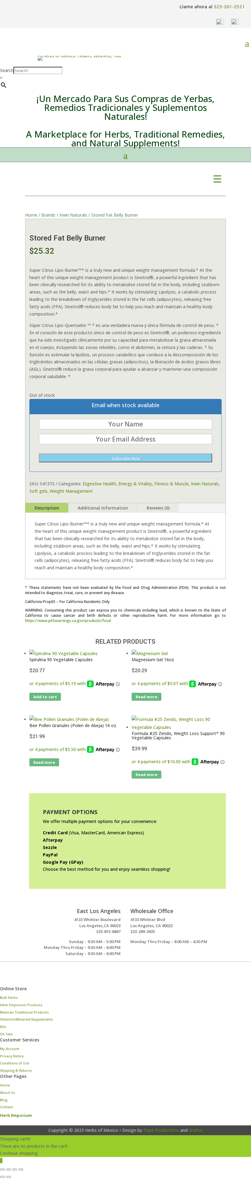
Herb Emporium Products (21, 1005)
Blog (3, 1099)
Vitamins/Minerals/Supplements (26, 1019)
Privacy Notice (12, 1056)
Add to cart (45, 696)
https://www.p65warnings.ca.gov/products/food (68, 620)
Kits (3, 1026)
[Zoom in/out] (2, 1169)
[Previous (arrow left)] (2, 1177)
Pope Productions (161, 1130)
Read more (146, 696)
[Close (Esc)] (20, 1169)
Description (47, 508)
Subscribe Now (126, 458)
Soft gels (38, 491)
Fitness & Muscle (171, 484)
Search (6, 70)
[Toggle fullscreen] (8, 1169)
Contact (6, 1107)
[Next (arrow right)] (8, 1177)
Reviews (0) (158, 508)
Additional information (103, 508)
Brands (48, 215)
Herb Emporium (16, 1115)
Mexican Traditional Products (24, 1012)
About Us (7, 1092)
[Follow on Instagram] (7, 976)
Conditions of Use (14, 1063)
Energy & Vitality (135, 484)
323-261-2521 (229, 6)
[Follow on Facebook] (24, 976)
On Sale (6, 1034)
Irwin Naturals (73, 215)
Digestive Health (99, 484)
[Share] (14, 1169)
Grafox (196, 1130)
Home (31, 215)
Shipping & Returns (16, 1070)
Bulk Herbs (9, 997)
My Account (9, 1048)
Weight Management (71, 491)
